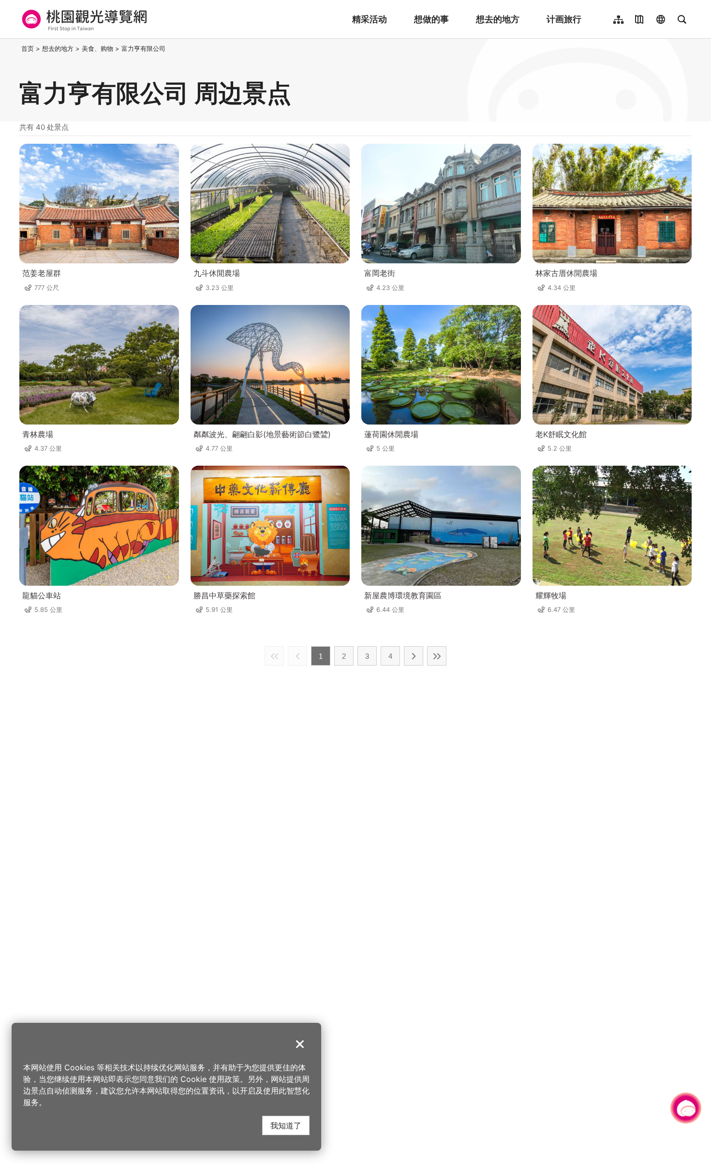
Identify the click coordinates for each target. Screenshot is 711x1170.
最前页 (274, 656)
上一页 (297, 656)
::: (16, 48)
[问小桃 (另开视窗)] (685, 1108)
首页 (27, 48)
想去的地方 (497, 19)
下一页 (413, 656)
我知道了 (285, 1125)
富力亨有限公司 (143, 48)
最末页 (436, 656)
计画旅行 (564, 19)
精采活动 (369, 19)
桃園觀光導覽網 (83, 19)
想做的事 (431, 19)
